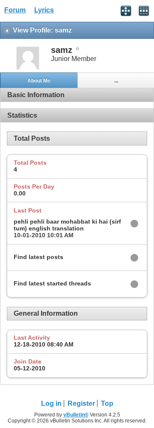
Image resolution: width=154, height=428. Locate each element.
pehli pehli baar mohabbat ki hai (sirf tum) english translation (67, 225)
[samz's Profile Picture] (28, 68)
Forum (15, 10)
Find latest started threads (52, 283)
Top (107, 403)
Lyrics (44, 10)
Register (81, 403)
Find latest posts (38, 256)
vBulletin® (76, 415)
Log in (51, 403)
